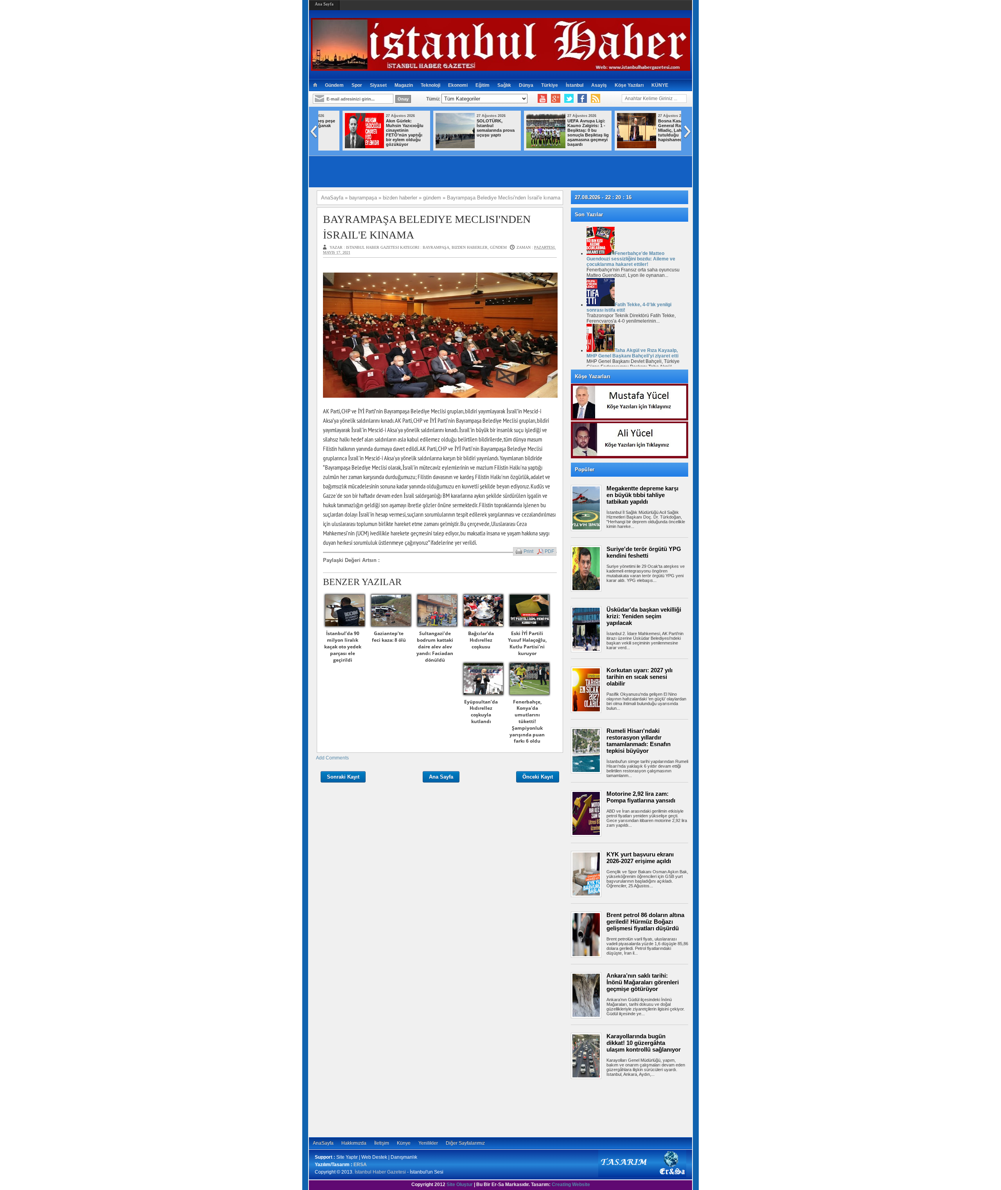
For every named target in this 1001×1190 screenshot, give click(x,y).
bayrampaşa (436, 247)
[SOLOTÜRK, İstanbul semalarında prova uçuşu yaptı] (342, 146)
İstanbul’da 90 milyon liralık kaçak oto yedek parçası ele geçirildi (342, 646)
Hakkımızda (353, 1143)
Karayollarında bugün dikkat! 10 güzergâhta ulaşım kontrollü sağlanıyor (643, 1043)
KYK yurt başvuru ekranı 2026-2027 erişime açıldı (640, 857)
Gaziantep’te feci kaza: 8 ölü (389, 636)
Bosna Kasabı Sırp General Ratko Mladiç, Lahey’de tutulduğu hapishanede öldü (564, 130)
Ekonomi (458, 85)
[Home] (315, 85)
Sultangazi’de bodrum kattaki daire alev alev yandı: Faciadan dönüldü (434, 646)
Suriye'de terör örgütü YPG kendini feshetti (643, 552)
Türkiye (549, 85)
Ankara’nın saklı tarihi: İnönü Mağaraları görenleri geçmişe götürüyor (642, 982)
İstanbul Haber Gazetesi (380, 1172)
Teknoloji (430, 85)
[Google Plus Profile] (555, 98)
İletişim (381, 1143)
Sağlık (504, 85)
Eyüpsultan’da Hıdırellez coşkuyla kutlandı (481, 711)
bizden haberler (470, 247)
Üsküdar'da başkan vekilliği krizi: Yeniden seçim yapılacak (643, 616)
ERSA (360, 1164)
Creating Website (571, 1184)
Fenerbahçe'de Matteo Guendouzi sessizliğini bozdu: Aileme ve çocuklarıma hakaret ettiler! (631, 259)
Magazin (404, 85)
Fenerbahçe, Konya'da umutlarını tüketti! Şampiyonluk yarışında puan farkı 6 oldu (527, 721)
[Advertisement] (633, 1107)
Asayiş (599, 85)
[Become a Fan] (582, 98)
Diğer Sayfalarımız (465, 1143)
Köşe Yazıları (629, 85)
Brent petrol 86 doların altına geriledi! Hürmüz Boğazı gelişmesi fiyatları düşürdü (645, 922)
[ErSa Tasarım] (642, 1175)
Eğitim (482, 85)
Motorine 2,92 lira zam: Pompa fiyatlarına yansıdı (640, 797)
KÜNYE (659, 85)
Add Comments (332, 758)
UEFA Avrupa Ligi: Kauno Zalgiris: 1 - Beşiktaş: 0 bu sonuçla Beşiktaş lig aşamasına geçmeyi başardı (475, 132)
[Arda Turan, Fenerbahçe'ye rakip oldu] (614, 146)
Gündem (334, 85)
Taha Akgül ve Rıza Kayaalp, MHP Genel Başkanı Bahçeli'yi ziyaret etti (632, 353)
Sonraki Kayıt (343, 777)
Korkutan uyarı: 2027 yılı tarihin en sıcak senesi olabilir (639, 677)
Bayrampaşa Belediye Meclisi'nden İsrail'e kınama (427, 227)
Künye (404, 1143)
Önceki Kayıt (537, 777)
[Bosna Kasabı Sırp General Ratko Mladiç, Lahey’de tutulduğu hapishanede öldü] (524, 146)
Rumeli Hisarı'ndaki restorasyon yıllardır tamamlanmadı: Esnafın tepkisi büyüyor (638, 740)
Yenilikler (428, 1143)
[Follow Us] (569, 98)
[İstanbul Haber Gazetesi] (500, 67)
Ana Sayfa (324, 4)
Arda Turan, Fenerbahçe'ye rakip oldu (657, 125)
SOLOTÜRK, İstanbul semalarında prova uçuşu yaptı (383, 127)
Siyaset (378, 85)
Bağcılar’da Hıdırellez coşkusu (481, 640)
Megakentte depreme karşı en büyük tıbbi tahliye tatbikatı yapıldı (642, 495)
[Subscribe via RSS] (595, 98)
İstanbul (574, 85)
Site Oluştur (460, 1184)
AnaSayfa (323, 1143)
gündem (498, 247)
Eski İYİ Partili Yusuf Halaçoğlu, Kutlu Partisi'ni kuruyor (527, 643)
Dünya (526, 85)
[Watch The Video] (542, 98)
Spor (357, 85)
